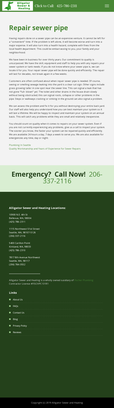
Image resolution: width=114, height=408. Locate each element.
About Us (18, 299)
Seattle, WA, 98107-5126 (22, 232)
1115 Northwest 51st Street (24, 228)
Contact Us (18, 312)
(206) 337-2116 (17, 235)
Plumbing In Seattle (20, 145)
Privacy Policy (20, 325)
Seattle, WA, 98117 (19, 260)
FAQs (15, 306)
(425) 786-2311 (17, 221)
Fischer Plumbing (83, 280)
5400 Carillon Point (19, 243)
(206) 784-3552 (17, 264)
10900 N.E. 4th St (18, 214)
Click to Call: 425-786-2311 (56, 6)
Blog (15, 319)
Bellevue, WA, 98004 (20, 218)
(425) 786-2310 (17, 250)
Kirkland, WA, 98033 (20, 246)
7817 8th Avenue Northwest (24, 257)
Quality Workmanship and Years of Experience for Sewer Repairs (45, 148)
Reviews (17, 332)
